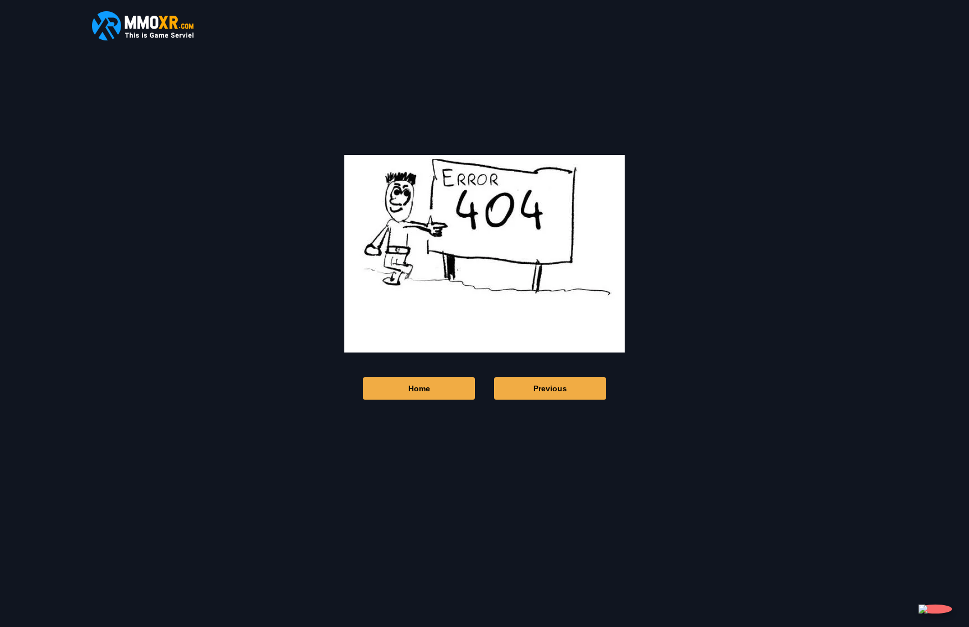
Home (419, 388)
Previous (550, 388)
